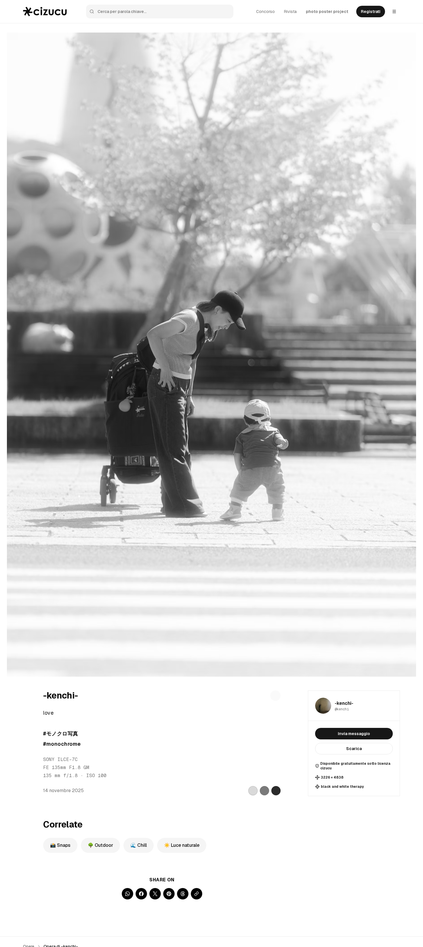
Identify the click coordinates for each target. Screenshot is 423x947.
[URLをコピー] (196, 893)
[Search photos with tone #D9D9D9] (253, 790)
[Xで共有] (155, 893)
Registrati (370, 11)
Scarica (354, 748)
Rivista (290, 11)
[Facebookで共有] (141, 893)
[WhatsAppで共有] (127, 893)
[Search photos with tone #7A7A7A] (264, 790)
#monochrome (62, 744)
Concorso (265, 11)
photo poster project (327, 11)
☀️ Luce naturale (181, 845)
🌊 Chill (138, 845)
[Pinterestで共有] (169, 893)
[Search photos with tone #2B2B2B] (276, 790)
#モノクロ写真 (60, 733)
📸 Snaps (60, 845)
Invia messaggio (354, 733)
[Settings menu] (394, 11)
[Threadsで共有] (182, 893)
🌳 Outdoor (100, 845)
